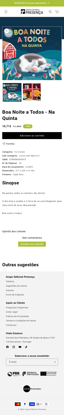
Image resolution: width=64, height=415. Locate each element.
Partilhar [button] (10, 144)
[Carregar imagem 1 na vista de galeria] (12, 92)
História (10, 281)
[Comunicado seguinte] (58, 3)
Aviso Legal (12, 312)
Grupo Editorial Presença (35, 409)
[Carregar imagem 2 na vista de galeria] (32, 92)
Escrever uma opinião (32, 244)
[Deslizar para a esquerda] (5, 269)
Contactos (11, 325)
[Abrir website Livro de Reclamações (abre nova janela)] (32, 389)
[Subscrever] (54, 362)
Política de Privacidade (17, 316)
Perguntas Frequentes (17, 307)
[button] (6, 11)
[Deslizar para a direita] (59, 269)
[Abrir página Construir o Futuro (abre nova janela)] (32, 373)
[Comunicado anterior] (5, 3)
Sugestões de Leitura (16, 286)
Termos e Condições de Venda (21, 320)
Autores (10, 290)
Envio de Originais (15, 294)
